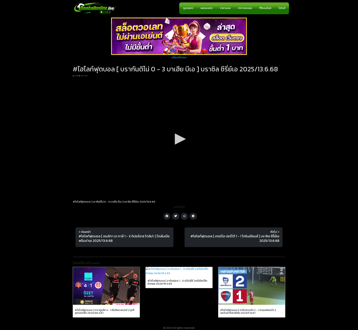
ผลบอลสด (207, 8)
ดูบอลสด (188, 8)
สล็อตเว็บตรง (179, 57)
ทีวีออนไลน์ (265, 8)
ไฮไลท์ (282, 8)
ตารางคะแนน (245, 8)
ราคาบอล (225, 8)
